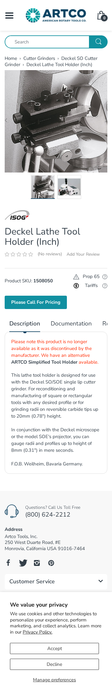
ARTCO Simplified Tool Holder (44, 362)
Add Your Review (83, 254)
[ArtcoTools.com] (56, 15)
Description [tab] (24, 324)
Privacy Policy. (37, 632)
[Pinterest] (51, 563)
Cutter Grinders (39, 58)
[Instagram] (36, 563)
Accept (54, 648)
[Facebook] (8, 563)
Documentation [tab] (71, 324)
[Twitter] (22, 563)
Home (11, 58)
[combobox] (56, 42)
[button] (19, 254)
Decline (54, 664)
